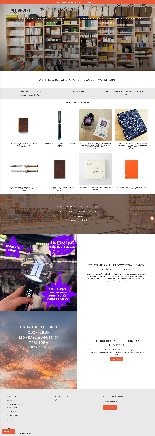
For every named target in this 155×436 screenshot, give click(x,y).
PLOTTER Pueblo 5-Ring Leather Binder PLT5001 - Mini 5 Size (23, 144)
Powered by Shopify (25, 433)
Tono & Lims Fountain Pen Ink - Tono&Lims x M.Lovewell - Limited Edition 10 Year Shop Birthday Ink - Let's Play (95, 145)
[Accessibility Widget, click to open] (152, 218)
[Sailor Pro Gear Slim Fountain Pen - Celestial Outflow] (59, 125)
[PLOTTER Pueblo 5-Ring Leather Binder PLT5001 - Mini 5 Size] (23, 125)
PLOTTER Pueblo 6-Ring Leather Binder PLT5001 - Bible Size (59, 188)
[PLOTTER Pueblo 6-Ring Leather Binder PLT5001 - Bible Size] (59, 169)
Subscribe (110, 407)
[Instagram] (56, 400)
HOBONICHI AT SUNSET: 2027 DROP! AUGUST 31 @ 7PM (77, 2)
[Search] (138, 10)
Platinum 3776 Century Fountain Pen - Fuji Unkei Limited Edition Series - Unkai (23, 188)
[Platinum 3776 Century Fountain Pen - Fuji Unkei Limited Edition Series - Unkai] (23, 169)
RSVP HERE (116, 359)
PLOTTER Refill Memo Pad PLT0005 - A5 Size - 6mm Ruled (131, 188)
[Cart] (142, 10)
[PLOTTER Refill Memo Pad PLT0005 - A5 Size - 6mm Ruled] (131, 169)
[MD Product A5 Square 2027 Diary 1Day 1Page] (95, 169)
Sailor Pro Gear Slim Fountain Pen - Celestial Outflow (59, 144)
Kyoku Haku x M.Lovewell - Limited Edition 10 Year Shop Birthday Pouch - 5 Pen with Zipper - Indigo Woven (132, 145)
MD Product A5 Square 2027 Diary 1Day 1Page (95, 187)
